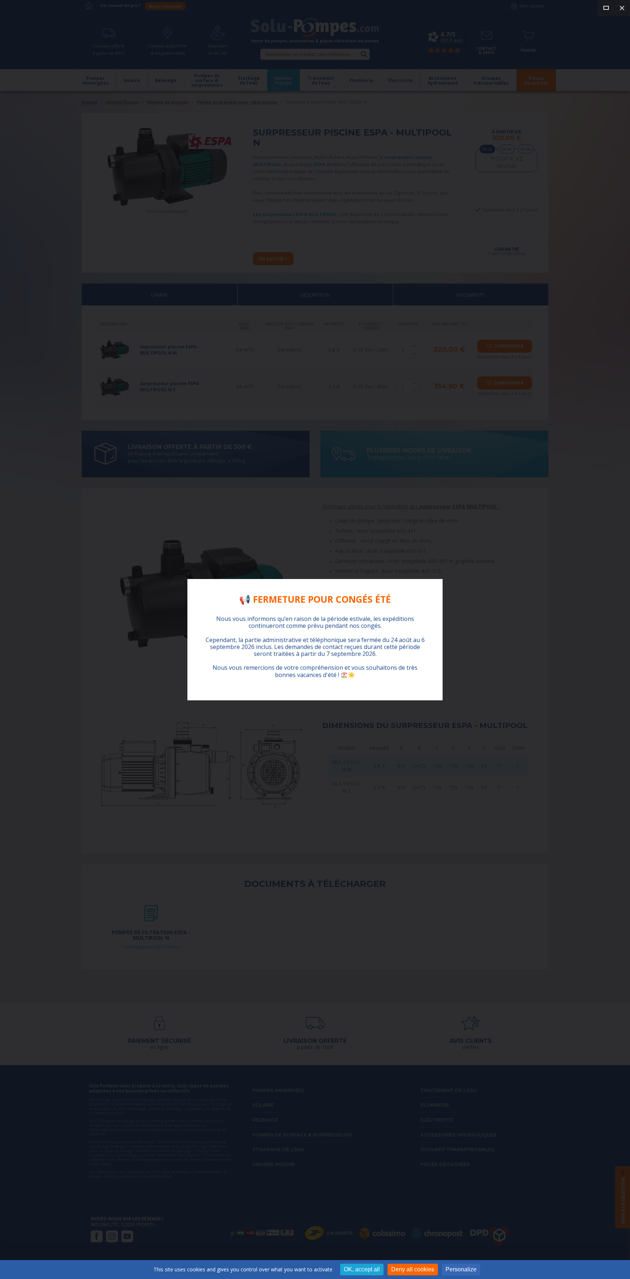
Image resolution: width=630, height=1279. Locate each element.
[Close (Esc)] (622, 8)
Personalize (461, 1269)
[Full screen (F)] (606, 8)
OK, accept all (362, 1269)
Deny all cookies (412, 1269)
